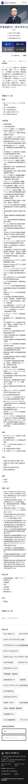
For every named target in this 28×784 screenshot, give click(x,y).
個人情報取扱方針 (6, 774)
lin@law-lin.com (8, 768)
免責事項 (16, 774)
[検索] (23, 738)
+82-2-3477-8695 (6, 764)
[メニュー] (25, 2)
